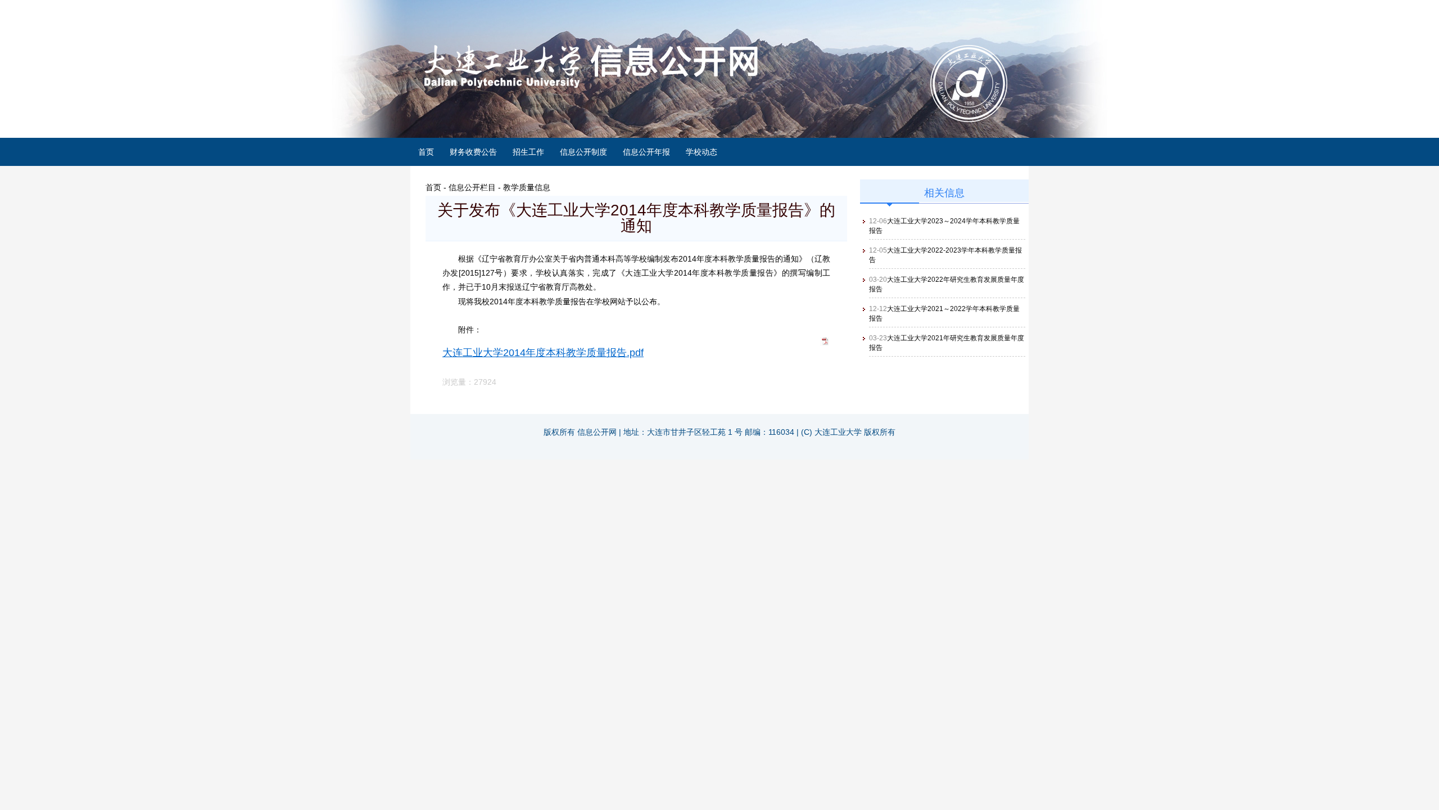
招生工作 (528, 151)
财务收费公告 (473, 151)
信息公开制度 (583, 151)
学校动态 (701, 151)
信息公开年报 (646, 151)
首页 (426, 151)
